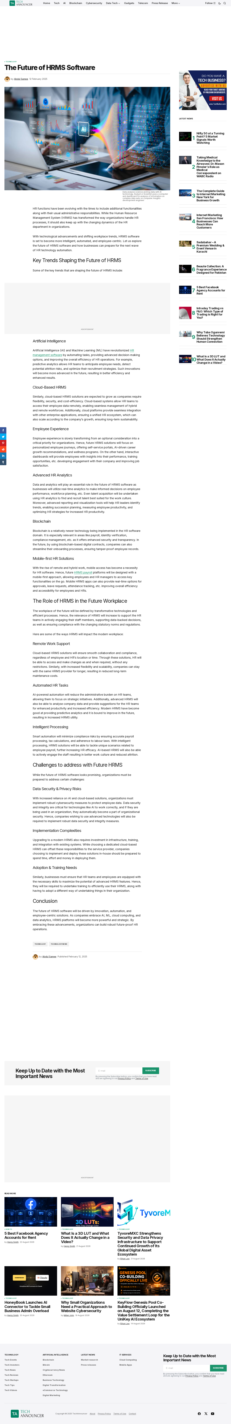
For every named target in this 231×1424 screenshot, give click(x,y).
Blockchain (48, 1360)
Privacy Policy (124, 1078)
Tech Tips (9, 1385)
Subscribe (150, 1070)
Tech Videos (10, 1390)
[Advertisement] (116, 30)
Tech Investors (11, 1365)
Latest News (88, 1355)
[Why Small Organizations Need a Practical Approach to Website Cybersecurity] (87, 1281)
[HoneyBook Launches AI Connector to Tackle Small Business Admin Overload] (30, 1281)
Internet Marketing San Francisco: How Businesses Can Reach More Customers (210, 221)
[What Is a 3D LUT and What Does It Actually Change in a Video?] (87, 1212)
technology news (59, 944)
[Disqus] (87, 1006)
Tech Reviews (11, 1375)
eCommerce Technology (55, 1390)
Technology (11, 62)
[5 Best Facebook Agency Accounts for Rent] (30, 1212)
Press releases (88, 1365)
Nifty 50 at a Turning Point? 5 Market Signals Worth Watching (210, 138)
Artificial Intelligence (55, 1355)
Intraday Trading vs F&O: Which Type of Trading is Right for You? (210, 313)
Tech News (10, 1370)
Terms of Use (141, 1078)
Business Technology (53, 1380)
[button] (219, 3)
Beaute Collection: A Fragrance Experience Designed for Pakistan (212, 269)
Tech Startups (11, 1380)
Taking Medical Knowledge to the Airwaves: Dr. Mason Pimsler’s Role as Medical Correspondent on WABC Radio (210, 167)
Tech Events (10, 1360)
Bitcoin (46, 1365)
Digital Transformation (54, 1385)
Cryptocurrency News (54, 1370)
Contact (132, 1413)
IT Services (125, 1355)
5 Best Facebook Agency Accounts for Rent (211, 290)
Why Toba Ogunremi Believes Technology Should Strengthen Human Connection (211, 337)
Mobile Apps (125, 1365)
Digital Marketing (51, 1395)
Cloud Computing (128, 1360)
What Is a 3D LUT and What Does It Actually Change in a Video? (211, 359)
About (92, 1413)
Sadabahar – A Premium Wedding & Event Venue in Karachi (210, 247)
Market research (89, 1360)
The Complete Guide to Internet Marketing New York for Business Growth (211, 195)
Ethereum (48, 1375)
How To (9, 1229)
